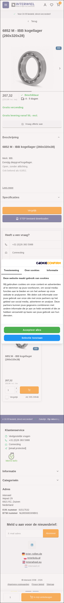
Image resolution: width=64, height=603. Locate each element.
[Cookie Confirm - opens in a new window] (48, 263)
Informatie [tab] (52, 270)
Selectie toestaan (32, 338)
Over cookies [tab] (32, 270)
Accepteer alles (32, 330)
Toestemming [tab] (11, 270)
